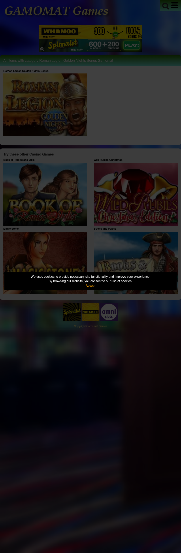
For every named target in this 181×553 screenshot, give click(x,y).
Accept (90, 285)
